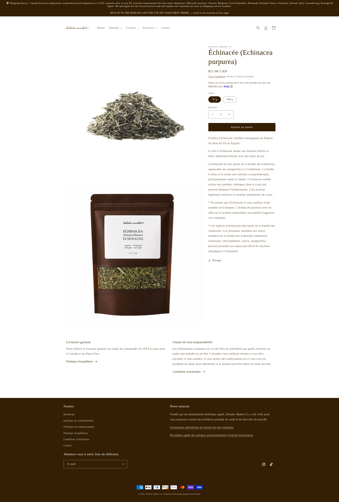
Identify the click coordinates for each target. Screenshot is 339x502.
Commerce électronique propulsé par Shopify (181, 494)
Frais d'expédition (216, 76)
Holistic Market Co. (154, 494)
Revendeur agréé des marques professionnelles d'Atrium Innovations (211, 435)
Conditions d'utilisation (187, 371)
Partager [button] (217, 260)
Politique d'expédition (79, 361)
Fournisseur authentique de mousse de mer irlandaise (202, 427)
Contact (68, 445)
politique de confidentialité (78, 420)
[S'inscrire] (123, 464)
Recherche (69, 414)
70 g (214, 99)
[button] (115, 28)
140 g (229, 99)
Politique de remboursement (79, 426)
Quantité (212, 107)
